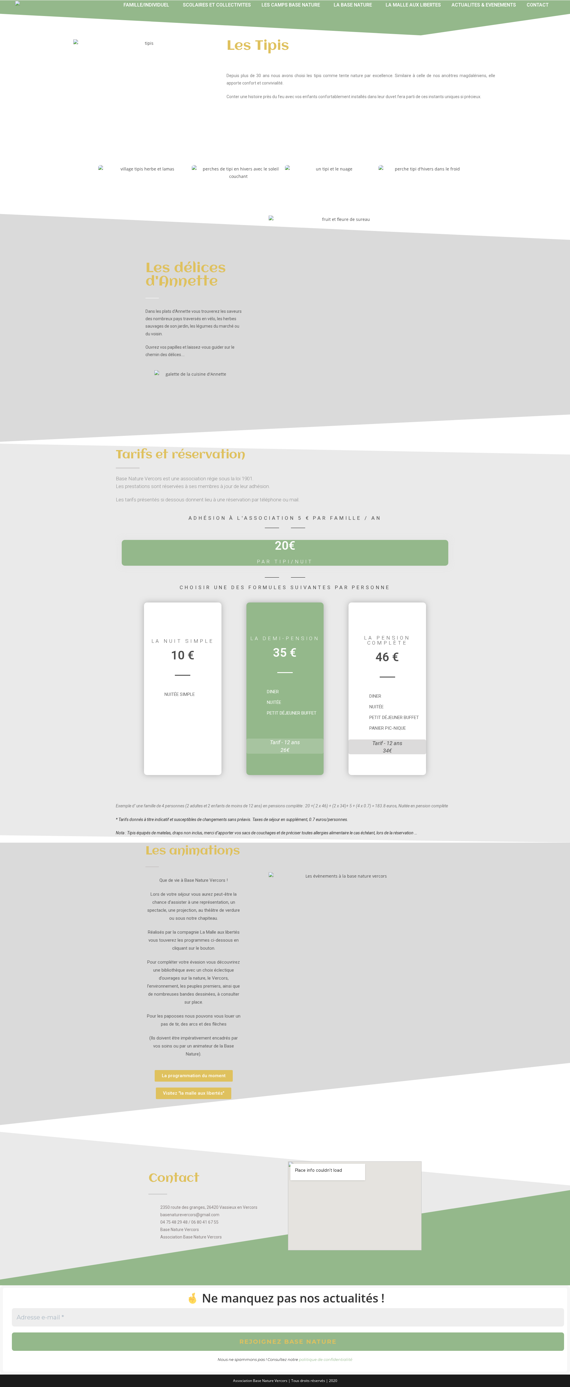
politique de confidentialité (325, 1359)
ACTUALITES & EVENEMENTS (484, 5)
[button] (148, 5)
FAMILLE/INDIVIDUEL (146, 5)
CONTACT (538, 5)
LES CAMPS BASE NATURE (291, 5)
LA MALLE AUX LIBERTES (413, 5)
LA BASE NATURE (353, 5)
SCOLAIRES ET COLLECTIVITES (217, 5)
